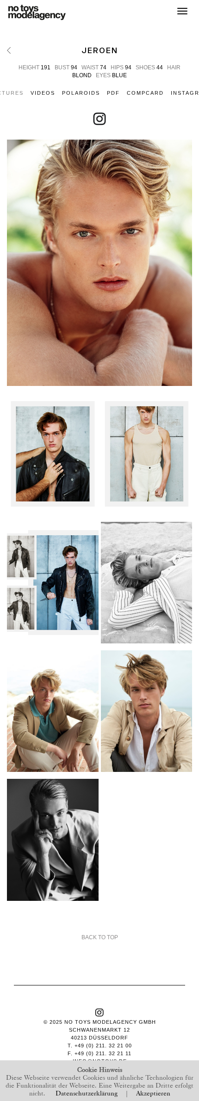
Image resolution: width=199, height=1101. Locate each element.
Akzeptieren (153, 1092)
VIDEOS (43, 93)
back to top (99, 937)
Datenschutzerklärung (87, 1092)
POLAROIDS (81, 93)
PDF (113, 93)
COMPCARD (145, 93)
